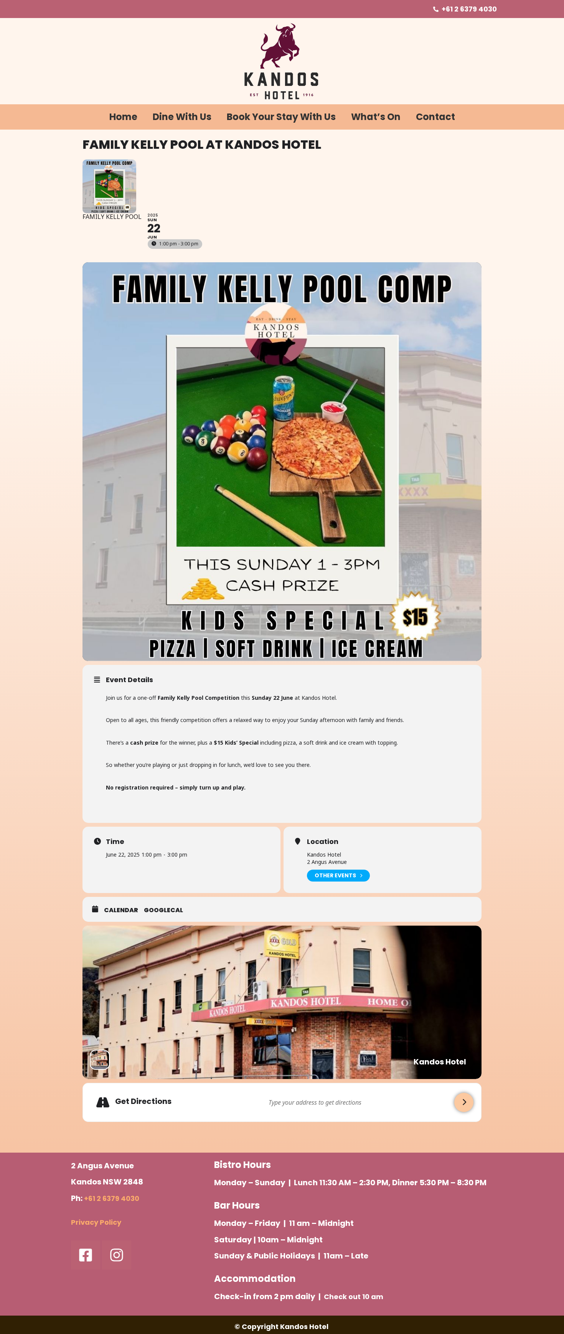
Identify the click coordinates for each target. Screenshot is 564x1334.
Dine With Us (182, 116)
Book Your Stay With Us (281, 116)
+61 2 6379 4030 (111, 1198)
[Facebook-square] (85, 1255)
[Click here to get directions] (463, 1102)
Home (123, 116)
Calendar (121, 910)
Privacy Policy (96, 1222)
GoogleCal (163, 910)
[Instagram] (116, 1255)
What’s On (376, 116)
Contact (435, 116)
